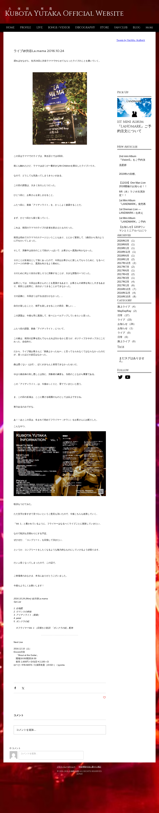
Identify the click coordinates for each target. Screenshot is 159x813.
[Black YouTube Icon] (128, 377)
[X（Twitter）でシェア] (22, 687)
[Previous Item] (122, 107)
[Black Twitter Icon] (120, 377)
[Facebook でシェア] (15, 687)
